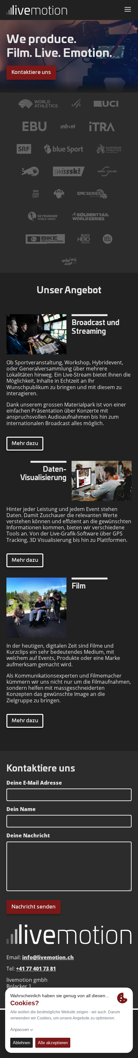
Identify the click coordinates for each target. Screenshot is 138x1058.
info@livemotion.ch (48, 957)
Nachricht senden (34, 906)
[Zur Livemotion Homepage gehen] (36, 10)
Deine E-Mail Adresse (34, 783)
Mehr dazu (25, 443)
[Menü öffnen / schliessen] (128, 10)
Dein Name (21, 809)
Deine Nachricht (28, 836)
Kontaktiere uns (31, 72)
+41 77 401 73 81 (36, 968)
